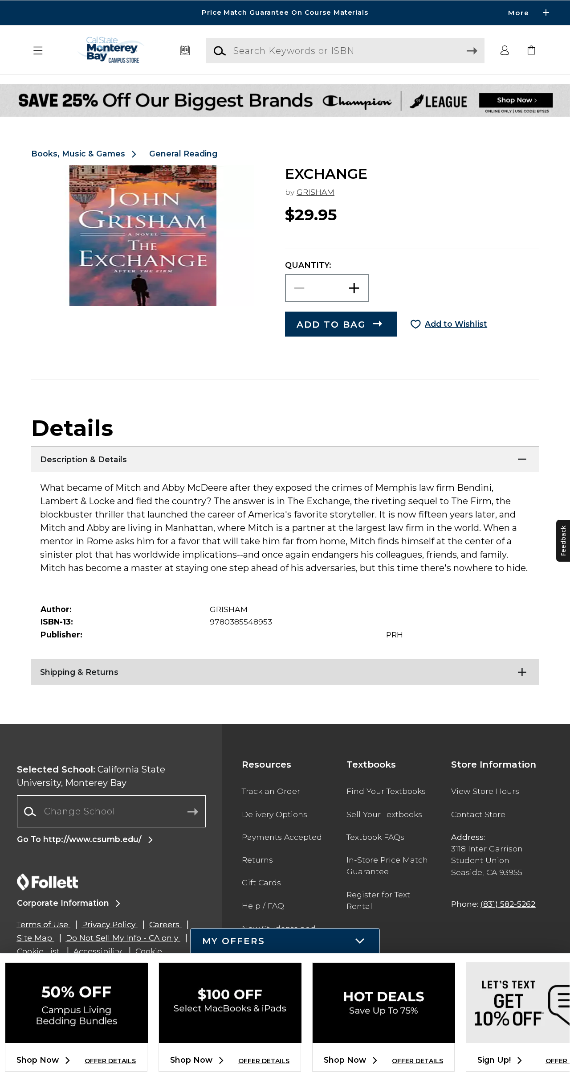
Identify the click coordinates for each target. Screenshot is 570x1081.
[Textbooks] (185, 51)
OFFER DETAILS (110, 1061)
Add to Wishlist (456, 324)
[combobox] (111, 811)
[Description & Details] (285, 457)
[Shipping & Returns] (285, 670)
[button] (285, 12)
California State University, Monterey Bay (91, 776)
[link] (532, 51)
